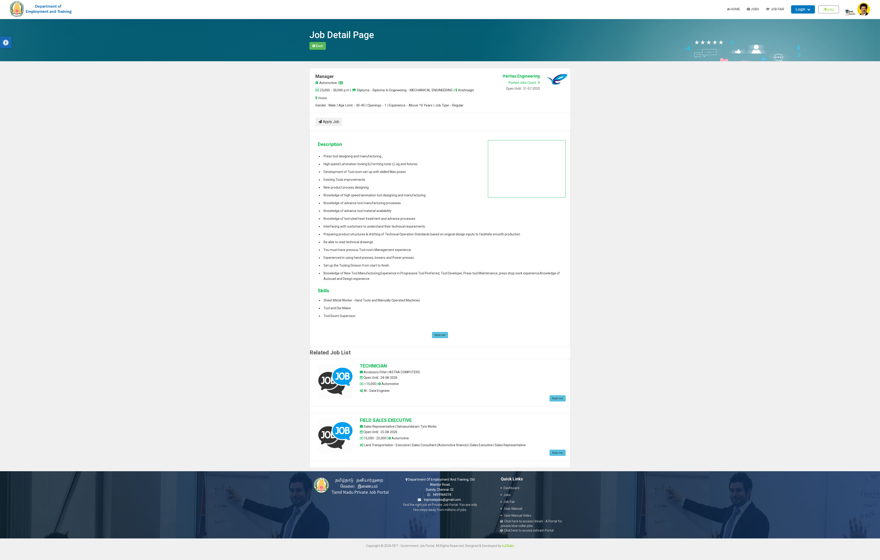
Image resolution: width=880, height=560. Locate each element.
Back (319, 46)
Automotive (327, 83)
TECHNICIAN (373, 366)
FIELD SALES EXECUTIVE (386, 420)
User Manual (512, 508)
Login (800, 9)
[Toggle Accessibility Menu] (5, 42)
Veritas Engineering (521, 76)
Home (735, 9)
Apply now (440, 335)
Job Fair (777, 9)
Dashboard (511, 488)
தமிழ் (830, 9)
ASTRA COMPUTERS (404, 372)
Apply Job (330, 122)
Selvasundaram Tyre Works (417, 426)
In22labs (508, 546)
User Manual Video (517, 515)
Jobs (754, 9)
